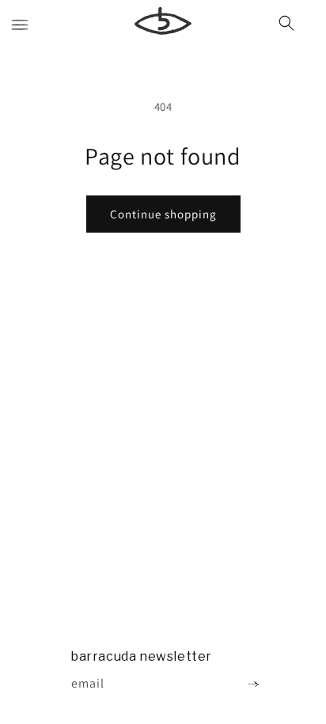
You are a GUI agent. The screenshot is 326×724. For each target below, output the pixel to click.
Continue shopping (163, 214)
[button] (19, 26)
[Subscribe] (253, 684)
